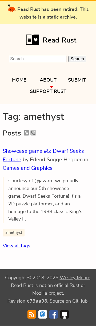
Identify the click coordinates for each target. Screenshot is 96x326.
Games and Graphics (28, 168)
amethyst (13, 233)
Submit (77, 80)
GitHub (79, 301)
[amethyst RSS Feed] (26, 133)
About (48, 80)
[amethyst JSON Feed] (33, 133)
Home (19, 80)
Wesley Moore (75, 278)
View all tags (16, 246)
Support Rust (48, 91)
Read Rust (60, 40)
